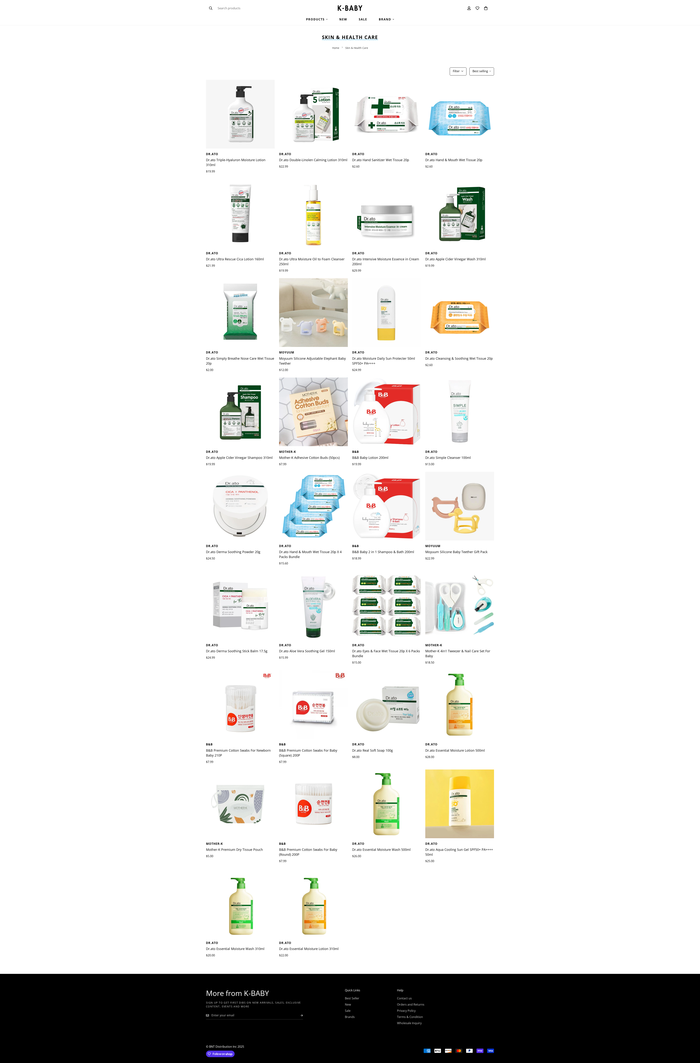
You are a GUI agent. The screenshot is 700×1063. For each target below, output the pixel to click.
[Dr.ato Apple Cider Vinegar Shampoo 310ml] (240, 412)
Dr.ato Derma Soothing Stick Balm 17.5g (236, 651)
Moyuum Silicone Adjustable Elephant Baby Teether (312, 361)
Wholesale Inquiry (409, 1023)
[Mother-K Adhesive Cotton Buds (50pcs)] (313, 412)
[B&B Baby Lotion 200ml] (386, 412)
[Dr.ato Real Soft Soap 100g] (386, 704)
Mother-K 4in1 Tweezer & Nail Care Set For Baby (457, 653)
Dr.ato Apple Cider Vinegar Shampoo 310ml (239, 457)
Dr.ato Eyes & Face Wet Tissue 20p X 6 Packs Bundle (386, 653)
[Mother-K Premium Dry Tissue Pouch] (240, 803)
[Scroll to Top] (693, 1043)
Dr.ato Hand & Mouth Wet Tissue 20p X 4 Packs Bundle (310, 554)
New (343, 19)
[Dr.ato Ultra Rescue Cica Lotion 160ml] (240, 213)
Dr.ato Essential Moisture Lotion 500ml (455, 750)
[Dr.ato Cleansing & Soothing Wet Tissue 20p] (459, 312)
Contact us (404, 998)
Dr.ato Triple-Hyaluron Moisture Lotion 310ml (235, 162)
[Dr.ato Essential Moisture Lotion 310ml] (313, 903)
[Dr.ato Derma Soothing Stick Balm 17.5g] (240, 605)
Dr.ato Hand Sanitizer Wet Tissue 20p (380, 160)
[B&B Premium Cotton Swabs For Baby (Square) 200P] (313, 704)
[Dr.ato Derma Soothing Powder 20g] (240, 506)
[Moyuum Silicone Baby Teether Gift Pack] (459, 506)
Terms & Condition (410, 1017)
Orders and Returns (410, 1004)
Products (315, 19)
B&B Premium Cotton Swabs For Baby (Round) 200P (308, 852)
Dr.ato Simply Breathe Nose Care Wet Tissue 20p (240, 361)
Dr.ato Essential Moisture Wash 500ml (381, 849)
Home (335, 48)
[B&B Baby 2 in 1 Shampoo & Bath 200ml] (386, 506)
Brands (350, 1017)
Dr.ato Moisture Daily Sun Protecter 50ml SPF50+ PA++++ (383, 361)
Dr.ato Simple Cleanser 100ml (448, 457)
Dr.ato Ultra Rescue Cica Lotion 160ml (235, 259)
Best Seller (352, 998)
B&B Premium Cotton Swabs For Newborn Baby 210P (238, 752)
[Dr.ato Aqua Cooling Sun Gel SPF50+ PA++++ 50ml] (459, 803)
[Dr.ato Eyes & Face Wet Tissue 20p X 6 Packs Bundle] (386, 605)
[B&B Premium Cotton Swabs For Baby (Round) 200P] (313, 803)
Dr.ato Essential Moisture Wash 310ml (235, 949)
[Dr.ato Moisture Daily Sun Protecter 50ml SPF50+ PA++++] (386, 312)
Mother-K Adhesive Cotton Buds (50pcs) (309, 457)
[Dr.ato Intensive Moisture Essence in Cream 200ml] (386, 213)
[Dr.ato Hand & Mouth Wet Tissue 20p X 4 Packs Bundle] (313, 506)
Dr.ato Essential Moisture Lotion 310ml (309, 949)
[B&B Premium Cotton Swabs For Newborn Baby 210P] (240, 704)
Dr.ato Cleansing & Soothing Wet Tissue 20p (459, 358)
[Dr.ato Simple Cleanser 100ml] (459, 412)
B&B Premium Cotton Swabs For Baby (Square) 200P (308, 752)
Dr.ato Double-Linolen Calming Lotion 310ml (313, 160)
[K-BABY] (350, 8)
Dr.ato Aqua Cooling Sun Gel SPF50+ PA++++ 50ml (459, 852)
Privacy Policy (406, 1011)
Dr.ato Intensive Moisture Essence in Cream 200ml (385, 261)
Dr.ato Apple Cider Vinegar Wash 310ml (455, 259)
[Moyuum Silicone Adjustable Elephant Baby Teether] (313, 312)
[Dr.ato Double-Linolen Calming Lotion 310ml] (313, 114)
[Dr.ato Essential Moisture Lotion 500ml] (459, 704)
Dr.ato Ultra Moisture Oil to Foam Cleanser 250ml (312, 261)
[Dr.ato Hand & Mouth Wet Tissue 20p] (459, 114)
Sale (363, 19)
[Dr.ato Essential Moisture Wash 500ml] (386, 803)
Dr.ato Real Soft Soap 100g (372, 750)
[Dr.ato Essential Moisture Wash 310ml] (240, 903)
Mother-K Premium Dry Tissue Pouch (234, 849)
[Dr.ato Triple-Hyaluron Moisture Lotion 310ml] (240, 114)
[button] (486, 8)
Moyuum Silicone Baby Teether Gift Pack (456, 552)
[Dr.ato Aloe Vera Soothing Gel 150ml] (313, 605)
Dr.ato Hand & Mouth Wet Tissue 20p (453, 160)
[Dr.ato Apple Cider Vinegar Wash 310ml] (459, 213)
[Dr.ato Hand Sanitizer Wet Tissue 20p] (386, 114)
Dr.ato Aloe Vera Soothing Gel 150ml (307, 651)
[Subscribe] (299, 1015)
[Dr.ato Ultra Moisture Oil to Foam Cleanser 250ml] (313, 213)
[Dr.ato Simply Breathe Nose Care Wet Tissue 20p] (240, 312)
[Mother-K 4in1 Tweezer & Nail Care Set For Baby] (459, 605)
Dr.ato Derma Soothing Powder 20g (233, 552)
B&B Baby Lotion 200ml (370, 457)
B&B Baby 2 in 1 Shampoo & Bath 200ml (383, 552)
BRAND (385, 19)
